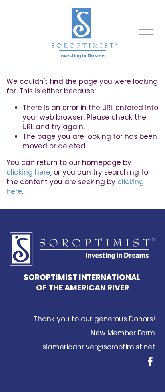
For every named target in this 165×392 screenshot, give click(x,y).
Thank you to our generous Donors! (94, 319)
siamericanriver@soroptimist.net (98, 347)
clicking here (28, 172)
